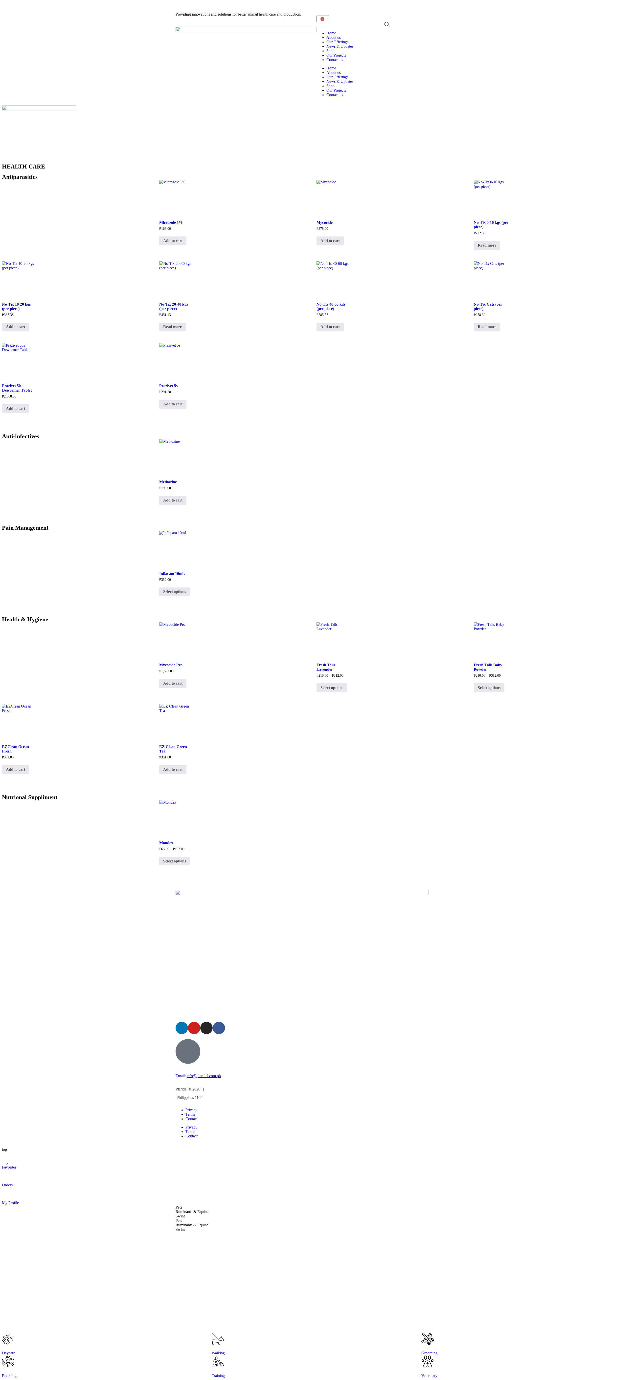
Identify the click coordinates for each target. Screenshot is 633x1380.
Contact (191, 1119)
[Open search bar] (386, 24)
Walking (218, 1353)
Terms (190, 1114)
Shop (330, 51)
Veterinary (429, 1376)
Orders (7, 1185)
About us (333, 37)
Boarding (9, 1376)
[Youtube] (194, 1028)
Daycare (8, 1353)
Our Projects (336, 55)
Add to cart (172, 241)
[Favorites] (8, 1158)
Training (218, 1376)
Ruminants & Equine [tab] (192, 1212)
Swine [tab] (180, 1216)
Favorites (9, 1167)
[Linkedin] (182, 1028)
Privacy (191, 1110)
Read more (487, 245)
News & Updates (339, 46)
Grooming (429, 1353)
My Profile (10, 1203)
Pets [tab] (179, 1207)
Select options (174, 591)
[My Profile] (8, 1193)
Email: (198, 1076)
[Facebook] (219, 1028)
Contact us (334, 60)
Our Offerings (337, 42)
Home (331, 33)
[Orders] (8, 1176)
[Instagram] (206, 1028)
